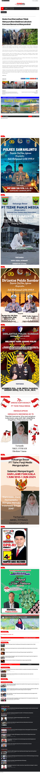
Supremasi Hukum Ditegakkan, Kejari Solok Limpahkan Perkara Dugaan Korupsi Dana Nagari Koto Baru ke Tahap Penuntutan (21, 657)
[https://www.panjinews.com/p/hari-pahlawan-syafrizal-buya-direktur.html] (20, 613)
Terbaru (10, 664)
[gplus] (37, 1)
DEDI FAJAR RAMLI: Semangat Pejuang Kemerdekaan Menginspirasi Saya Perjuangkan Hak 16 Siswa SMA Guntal (22, 694)
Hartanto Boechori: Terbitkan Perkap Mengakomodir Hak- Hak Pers (18, 717)
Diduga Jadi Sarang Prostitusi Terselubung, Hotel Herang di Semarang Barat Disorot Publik (20, 644)
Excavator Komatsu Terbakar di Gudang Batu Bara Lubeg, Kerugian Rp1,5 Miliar (18, 660)
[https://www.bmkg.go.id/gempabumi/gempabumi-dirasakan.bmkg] (10, 640)
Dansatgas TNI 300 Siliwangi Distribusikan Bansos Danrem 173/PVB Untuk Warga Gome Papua (22, 755)
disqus (34, 116)
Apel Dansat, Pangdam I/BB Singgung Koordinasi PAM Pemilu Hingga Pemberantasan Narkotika (21, 735)
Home (3, 16)
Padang (5, 16)
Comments (29, 664)
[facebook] (32, 1)
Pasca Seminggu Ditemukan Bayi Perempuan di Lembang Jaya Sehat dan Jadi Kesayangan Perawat (19, 86)
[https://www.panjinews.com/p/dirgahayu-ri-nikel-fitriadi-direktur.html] (20, 452)
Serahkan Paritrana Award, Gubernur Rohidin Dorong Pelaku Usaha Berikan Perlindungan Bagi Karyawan (22, 670)
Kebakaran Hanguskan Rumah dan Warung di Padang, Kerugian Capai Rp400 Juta (19, 652)
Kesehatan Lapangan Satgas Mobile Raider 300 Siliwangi (16, 760)
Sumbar (8, 16)
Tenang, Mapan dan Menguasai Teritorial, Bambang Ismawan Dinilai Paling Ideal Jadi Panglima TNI (21, 740)
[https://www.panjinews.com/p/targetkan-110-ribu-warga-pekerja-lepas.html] (14, 565)
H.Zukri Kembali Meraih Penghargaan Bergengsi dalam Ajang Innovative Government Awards (22, 708)
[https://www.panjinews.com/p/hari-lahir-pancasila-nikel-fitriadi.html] (20, 524)
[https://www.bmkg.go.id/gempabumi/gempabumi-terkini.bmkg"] (1, 636)
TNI (10, 16)
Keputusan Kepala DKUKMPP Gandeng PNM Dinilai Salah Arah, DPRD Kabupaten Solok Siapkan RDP (7, 86)
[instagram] (36, 1)
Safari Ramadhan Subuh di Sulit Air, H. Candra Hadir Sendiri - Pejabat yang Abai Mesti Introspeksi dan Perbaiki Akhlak (31, 86)
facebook (37, 116)
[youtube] (35, 1)
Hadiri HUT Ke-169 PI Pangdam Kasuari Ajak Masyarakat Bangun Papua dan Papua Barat (21, 751)
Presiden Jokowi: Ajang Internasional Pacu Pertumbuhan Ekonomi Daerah (19, 743)
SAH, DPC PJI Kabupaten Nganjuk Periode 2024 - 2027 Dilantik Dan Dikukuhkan (20, 712)
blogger (30, 116)
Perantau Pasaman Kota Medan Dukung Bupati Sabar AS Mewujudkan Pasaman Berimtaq (22, 729)
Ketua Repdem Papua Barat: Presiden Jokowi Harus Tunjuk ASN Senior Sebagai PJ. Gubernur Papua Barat (22, 766)
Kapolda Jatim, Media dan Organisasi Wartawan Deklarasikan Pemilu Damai (20, 722)
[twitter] (33, 1)
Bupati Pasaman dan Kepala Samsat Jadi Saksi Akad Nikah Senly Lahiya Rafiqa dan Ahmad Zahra (21, 648)
